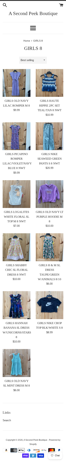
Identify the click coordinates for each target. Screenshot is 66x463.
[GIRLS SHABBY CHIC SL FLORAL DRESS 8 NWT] (16, 247)
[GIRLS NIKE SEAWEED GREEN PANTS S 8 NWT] (50, 136)
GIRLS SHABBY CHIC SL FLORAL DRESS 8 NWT (16, 270)
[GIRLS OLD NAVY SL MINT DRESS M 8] (16, 363)
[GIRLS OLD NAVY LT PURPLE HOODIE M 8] (50, 194)
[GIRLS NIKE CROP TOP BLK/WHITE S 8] (50, 305)
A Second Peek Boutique (33, 13)
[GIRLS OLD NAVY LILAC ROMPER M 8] (16, 83)
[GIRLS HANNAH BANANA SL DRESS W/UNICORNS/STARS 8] (16, 305)
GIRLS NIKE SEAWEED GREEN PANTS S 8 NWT (49, 158)
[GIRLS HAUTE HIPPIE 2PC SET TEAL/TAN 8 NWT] (50, 83)
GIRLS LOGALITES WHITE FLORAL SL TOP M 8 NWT (16, 216)
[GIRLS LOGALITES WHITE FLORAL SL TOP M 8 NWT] (16, 194)
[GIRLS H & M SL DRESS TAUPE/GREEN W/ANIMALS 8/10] (50, 247)
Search (7, 420)
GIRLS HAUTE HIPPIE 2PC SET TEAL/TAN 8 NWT (49, 105)
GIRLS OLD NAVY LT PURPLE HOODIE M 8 (49, 216)
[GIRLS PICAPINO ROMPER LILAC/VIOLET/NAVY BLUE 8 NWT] (16, 136)
